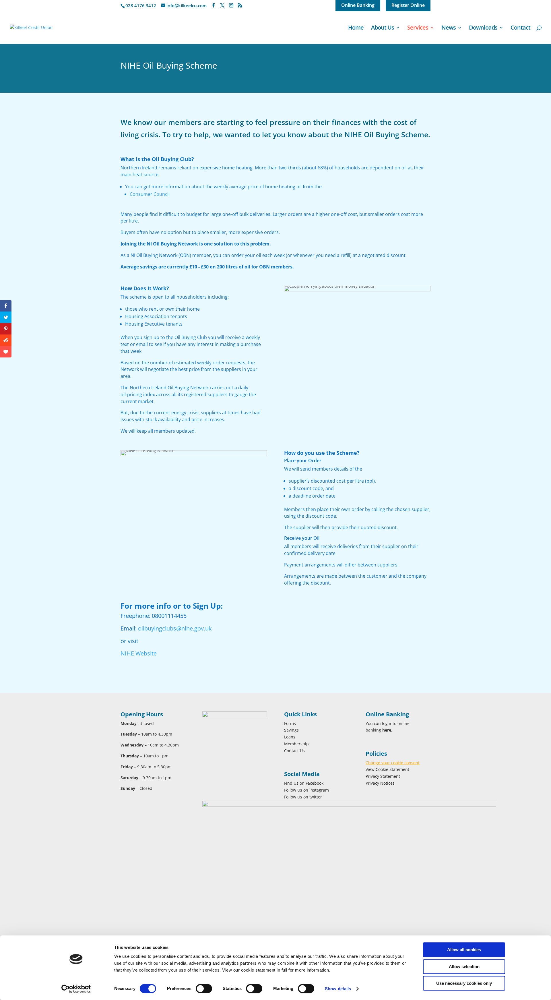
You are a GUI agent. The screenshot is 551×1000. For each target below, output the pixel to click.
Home (356, 28)
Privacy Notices (380, 783)
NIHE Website (139, 653)
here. (387, 730)
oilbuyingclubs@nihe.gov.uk (175, 628)
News (448, 28)
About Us (382, 28)
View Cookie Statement (387, 769)
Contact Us (294, 750)
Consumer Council (150, 194)
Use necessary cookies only (464, 983)
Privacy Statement (383, 776)
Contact (520, 28)
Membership (296, 743)
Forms (290, 723)
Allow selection (464, 966)
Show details (338, 988)
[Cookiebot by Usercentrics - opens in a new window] (76, 988)
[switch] (204, 988)
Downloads (483, 28)
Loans (289, 737)
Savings (291, 730)
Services (417, 28)
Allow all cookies (464, 949)
